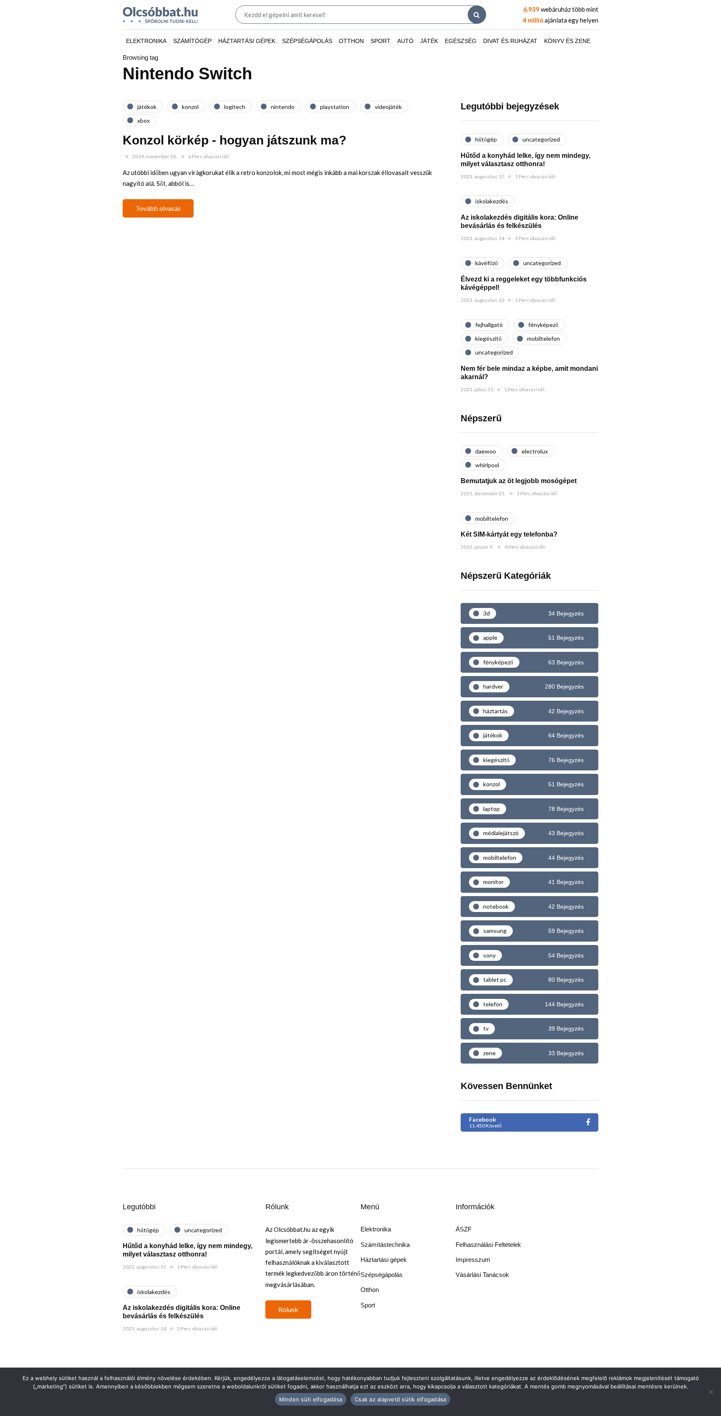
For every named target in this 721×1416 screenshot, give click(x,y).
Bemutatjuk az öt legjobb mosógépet (519, 480)
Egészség (460, 41)
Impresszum (473, 1259)
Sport (381, 41)
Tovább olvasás (158, 208)
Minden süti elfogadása (311, 1399)
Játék (429, 41)
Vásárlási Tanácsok (482, 1274)
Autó (405, 41)
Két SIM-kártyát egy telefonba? (509, 534)
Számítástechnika (385, 1244)
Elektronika (146, 41)
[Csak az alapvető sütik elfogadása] (710, 1392)
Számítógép (192, 41)
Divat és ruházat (510, 41)
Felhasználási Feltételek (488, 1244)
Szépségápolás (307, 41)
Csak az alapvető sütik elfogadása (400, 1399)
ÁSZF (463, 1229)
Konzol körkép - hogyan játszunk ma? (234, 140)
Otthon (351, 41)
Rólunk (288, 1309)
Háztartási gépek (246, 41)
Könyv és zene (567, 41)
